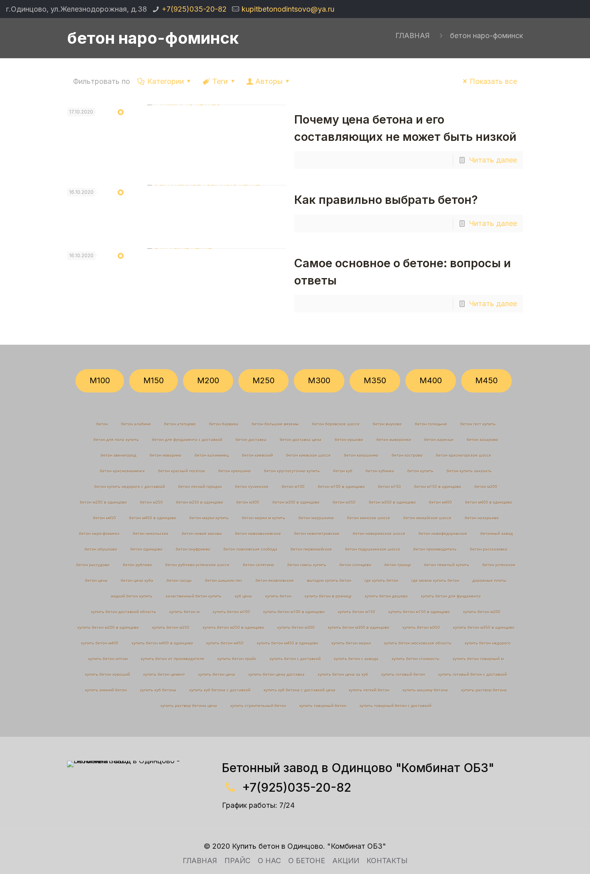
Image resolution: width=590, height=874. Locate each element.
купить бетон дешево (386, 596)
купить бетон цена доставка (276, 674)
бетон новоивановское (258, 533)
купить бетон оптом (108, 658)
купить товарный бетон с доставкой (395, 705)
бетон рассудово (93, 564)
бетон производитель (435, 549)
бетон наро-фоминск (486, 35)
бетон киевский (257, 455)
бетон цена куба (137, 580)
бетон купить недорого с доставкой (129, 486)
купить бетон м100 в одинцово (294, 611)
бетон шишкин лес (223, 580)
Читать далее (493, 160)
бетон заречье (439, 439)
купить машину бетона (425, 690)
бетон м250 (151, 502)
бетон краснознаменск (122, 471)
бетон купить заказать (469, 471)
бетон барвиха (223, 424)
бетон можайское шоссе (427, 517)
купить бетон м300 (296, 627)
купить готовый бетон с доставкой (472, 674)
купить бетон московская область (418, 643)
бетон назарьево (482, 517)
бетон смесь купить (306, 564)
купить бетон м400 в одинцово (162, 643)
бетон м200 (485, 486)
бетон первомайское (311, 549)
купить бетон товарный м (478, 658)
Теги (220, 81)
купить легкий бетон (369, 690)
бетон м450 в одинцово (152, 517)
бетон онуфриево (193, 549)
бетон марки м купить (263, 517)
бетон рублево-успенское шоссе (197, 564)
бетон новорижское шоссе (379, 533)
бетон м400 (440, 502)
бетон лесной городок (200, 486)
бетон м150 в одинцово (437, 486)
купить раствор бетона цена (189, 705)
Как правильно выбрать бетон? (386, 200)
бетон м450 (104, 517)
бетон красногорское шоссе (463, 455)
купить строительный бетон (258, 705)
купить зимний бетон (106, 690)
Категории (165, 81)
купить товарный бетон (322, 705)
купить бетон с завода (356, 658)
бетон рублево (137, 564)
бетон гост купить (478, 424)
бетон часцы (179, 580)
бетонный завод (496, 533)
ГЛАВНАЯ (412, 35)
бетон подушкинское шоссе (372, 549)
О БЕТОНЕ (306, 860)
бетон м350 (344, 502)
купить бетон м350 (421, 627)
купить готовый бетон (403, 674)
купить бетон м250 (170, 627)
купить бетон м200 (481, 611)
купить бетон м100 (231, 611)
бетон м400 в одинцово (488, 502)
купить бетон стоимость (415, 658)
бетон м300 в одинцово (296, 502)
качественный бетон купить (194, 596)
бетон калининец (212, 455)
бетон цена (96, 580)
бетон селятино (258, 564)
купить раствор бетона (484, 690)
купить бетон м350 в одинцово (484, 627)
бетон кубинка (380, 471)
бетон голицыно (431, 424)
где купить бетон (381, 580)
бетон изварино (165, 455)
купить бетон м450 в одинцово (287, 643)
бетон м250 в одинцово (199, 502)
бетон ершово (349, 439)
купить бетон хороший (107, 674)
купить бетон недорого (488, 643)
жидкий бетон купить (132, 596)
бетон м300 (247, 502)
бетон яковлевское (275, 580)
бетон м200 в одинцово (103, 502)
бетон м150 (389, 486)
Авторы (269, 81)
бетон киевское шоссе (308, 455)
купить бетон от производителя (172, 658)
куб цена (243, 596)
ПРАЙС (237, 860)
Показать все (493, 81)
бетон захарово (482, 439)
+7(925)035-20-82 (194, 9)
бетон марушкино (316, 517)
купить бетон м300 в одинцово (358, 627)
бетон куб (342, 471)
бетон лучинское (252, 486)
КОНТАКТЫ (386, 860)
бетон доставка (251, 439)
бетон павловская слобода (250, 549)
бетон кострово (407, 455)
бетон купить (420, 471)
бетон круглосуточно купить (292, 471)
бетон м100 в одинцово (341, 486)
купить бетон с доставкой (295, 658)
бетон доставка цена (300, 439)
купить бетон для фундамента (451, 596)
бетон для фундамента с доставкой (187, 439)
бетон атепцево (180, 424)
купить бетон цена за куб (343, 674)
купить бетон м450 (225, 643)
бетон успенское (498, 564)
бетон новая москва (202, 533)
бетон (102, 424)
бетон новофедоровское (443, 533)
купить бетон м (184, 611)
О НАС (269, 860)
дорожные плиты (489, 580)
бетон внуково (387, 424)
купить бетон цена (216, 674)
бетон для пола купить (116, 439)
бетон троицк (398, 564)
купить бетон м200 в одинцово (108, 627)
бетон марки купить (209, 517)
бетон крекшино (234, 471)
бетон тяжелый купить (446, 564)
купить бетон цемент (164, 674)
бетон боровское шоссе (336, 424)
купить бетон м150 (356, 611)
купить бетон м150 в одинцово (419, 611)
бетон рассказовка (488, 549)
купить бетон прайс (237, 658)
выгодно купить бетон (329, 580)
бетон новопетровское (317, 533)
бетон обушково (101, 549)
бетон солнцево (355, 564)
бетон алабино (136, 424)
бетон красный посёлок (181, 471)
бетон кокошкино (361, 455)
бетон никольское (151, 533)
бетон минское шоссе (368, 517)
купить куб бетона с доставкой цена (300, 690)
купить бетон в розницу (328, 596)
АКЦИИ (345, 860)
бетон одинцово (146, 549)
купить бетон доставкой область (123, 611)
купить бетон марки (351, 643)
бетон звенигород (118, 455)
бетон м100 (293, 486)
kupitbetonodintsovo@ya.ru (288, 9)
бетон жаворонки (393, 439)
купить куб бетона (158, 690)
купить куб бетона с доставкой (219, 690)
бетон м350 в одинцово (392, 502)
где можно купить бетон (435, 580)
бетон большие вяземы (275, 424)
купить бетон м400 (99, 643)
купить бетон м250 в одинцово (233, 627)
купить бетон (278, 596)
